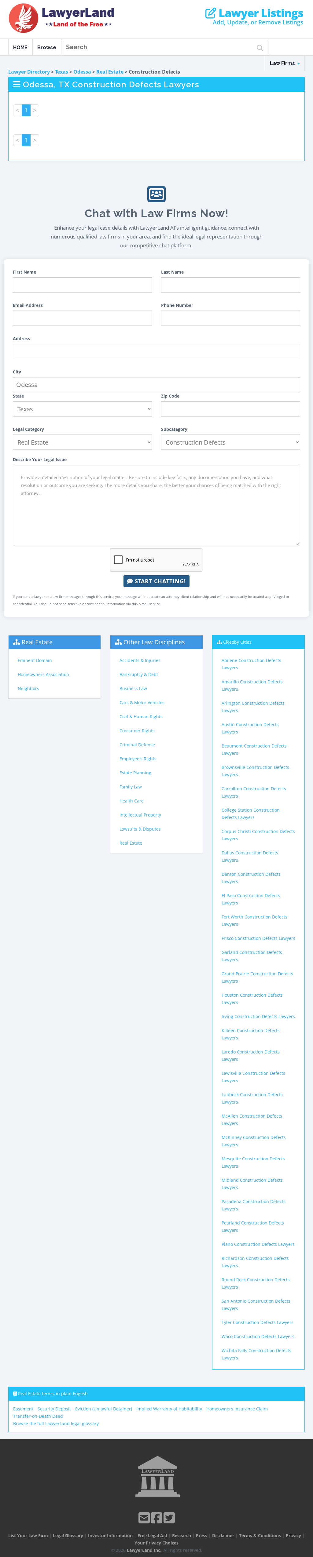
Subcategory (174, 429)
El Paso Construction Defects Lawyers (251, 899)
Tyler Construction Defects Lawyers (257, 1322)
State (18, 396)
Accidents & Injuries (140, 660)
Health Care (132, 801)
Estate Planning (135, 773)
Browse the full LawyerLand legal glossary (56, 1423)
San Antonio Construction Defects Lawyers (256, 1304)
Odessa (82, 71)
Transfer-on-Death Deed (38, 1416)
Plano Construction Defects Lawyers (258, 1244)
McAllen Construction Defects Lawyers (252, 1119)
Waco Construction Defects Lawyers (258, 1336)
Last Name (172, 272)
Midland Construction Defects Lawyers (252, 1183)
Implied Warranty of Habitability (169, 1409)
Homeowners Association (43, 674)
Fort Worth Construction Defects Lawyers (254, 920)
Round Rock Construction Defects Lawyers (256, 1283)
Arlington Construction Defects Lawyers (253, 706)
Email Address (28, 305)
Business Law (133, 688)
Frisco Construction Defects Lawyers (258, 938)
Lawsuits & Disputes (140, 829)
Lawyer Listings (259, 13)
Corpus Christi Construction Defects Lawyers (258, 835)
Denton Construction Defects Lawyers (251, 877)
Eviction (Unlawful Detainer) (103, 1409)
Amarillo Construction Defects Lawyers (252, 685)
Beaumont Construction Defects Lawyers (254, 749)
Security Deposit (54, 1409)
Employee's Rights (138, 759)
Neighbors (28, 688)
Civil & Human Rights (141, 716)
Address (21, 338)
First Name (24, 272)
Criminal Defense (137, 745)
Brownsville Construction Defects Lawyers (255, 770)
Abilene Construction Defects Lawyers (251, 664)
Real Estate (109, 71)
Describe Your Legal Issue (40, 459)
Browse (46, 47)
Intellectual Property (140, 815)
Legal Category (28, 429)
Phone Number (177, 305)
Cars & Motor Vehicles (142, 702)
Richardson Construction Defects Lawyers (255, 1261)
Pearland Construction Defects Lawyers (253, 1226)
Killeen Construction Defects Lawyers (251, 1034)
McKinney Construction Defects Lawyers (254, 1141)
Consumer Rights (137, 730)
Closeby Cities (237, 642)
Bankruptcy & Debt (139, 674)
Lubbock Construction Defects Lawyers (252, 1098)
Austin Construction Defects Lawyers (250, 728)
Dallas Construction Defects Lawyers (250, 856)
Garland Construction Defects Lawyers (252, 955)
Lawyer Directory (29, 71)
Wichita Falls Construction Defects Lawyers (256, 1354)
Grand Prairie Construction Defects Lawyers (257, 977)
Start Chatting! (159, 581)
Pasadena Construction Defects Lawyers (253, 1205)
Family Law (131, 787)
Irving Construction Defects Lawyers (258, 1016)
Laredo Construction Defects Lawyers (251, 1055)
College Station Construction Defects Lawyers (251, 813)
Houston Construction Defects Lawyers (252, 998)
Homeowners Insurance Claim (237, 1409)
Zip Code (170, 396)
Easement (23, 1409)
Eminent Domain (35, 660)
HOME (20, 47)
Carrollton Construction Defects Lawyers (254, 792)
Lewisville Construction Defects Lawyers (253, 1076)
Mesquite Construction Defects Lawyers (253, 1162)
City (17, 372)
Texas (61, 71)
